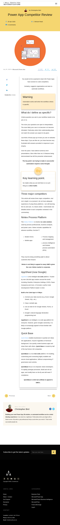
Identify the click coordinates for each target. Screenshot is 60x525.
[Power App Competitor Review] (30, 50)
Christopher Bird (36, 10)
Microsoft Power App (19, 69)
